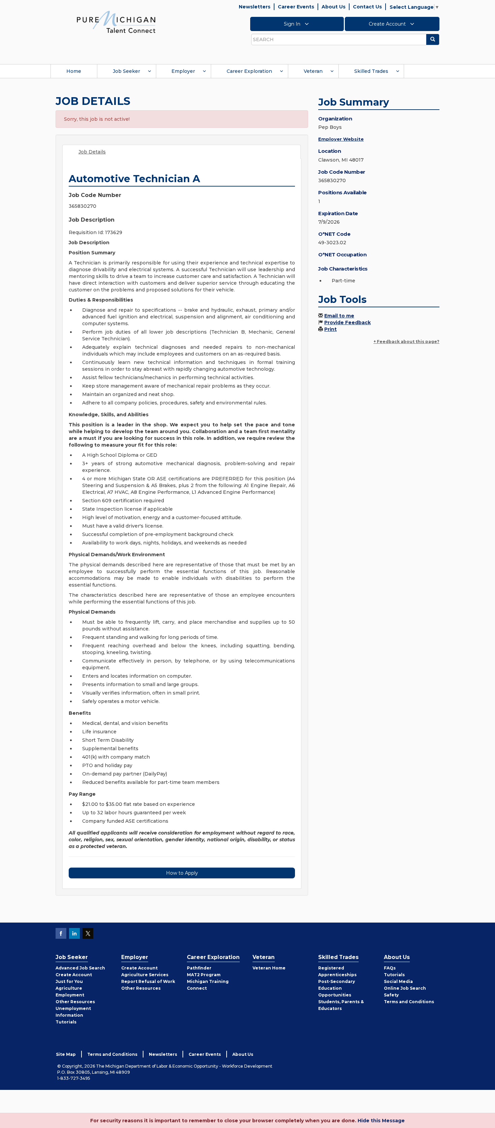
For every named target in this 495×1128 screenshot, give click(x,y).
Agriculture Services (144, 974)
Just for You (69, 981)
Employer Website (341, 139)
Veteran (313, 71)
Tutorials (66, 1021)
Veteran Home (269, 967)
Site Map (66, 1054)
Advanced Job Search (80, 967)
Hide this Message (381, 1121)
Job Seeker (126, 71)
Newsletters (254, 7)
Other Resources (75, 1001)
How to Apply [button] (182, 873)
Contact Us (367, 7)
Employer (183, 71)
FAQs (390, 967)
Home (73, 71)
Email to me (339, 316)
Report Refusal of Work (148, 981)
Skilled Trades (371, 71)
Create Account (388, 24)
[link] (116, 22)
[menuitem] (74, 71)
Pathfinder (199, 967)
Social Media (398, 981)
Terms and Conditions (409, 1001)
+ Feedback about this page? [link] (406, 341)
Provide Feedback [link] (347, 322)
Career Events (296, 7)
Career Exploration (249, 71)
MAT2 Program (204, 974)
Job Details (92, 152)
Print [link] (330, 329)
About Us (333, 7)
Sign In (293, 24)
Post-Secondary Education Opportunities (336, 988)
